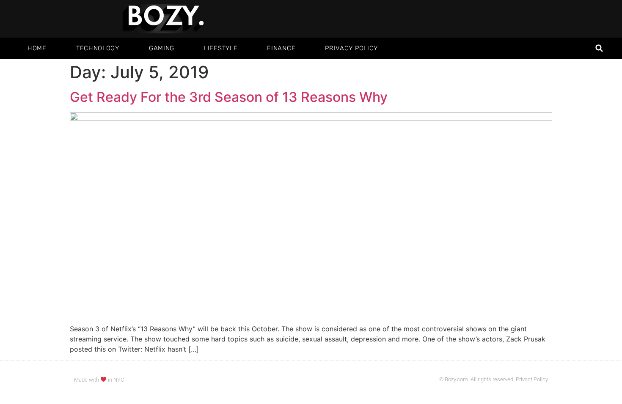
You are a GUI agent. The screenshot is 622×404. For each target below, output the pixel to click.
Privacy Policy (351, 48)
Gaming (161, 48)
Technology (97, 48)
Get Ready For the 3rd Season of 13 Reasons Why (229, 97)
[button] (599, 48)
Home (37, 48)
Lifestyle (220, 48)
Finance (281, 48)
